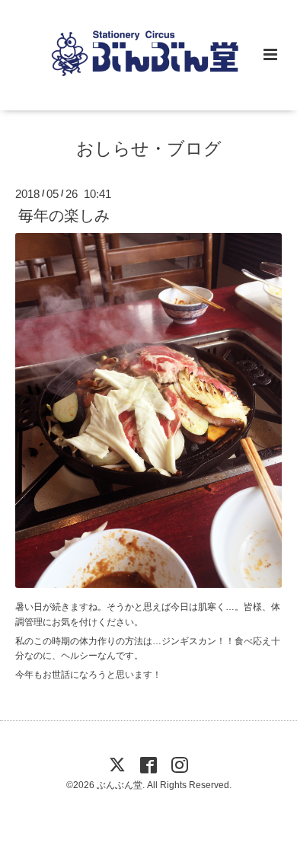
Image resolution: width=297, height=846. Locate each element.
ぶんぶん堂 (119, 785)
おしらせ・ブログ (149, 148)
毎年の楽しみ (64, 215)
